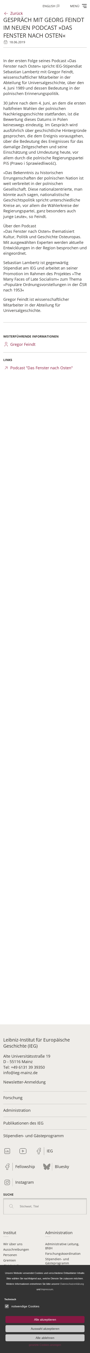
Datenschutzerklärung (72, 1284)
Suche (8, 1194)
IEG (50, 1150)
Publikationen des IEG (23, 1123)
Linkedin (7, 1151)
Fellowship (25, 1166)
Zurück (16, 13)
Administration (17, 1110)
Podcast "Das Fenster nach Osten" (41, 367)
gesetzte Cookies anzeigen (45, 1344)
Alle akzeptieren (45, 1319)
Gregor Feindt (22, 344)
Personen (10, 1255)
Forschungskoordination (63, 1253)
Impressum (47, 1289)
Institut (9, 1232)
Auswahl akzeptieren (45, 1328)
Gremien (9, 1260)
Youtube (23, 1151)
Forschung (12, 1097)
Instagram (24, 1182)
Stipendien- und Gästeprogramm (33, 1135)
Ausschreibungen (16, 1249)
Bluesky (62, 1166)
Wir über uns (12, 1244)
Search (11, 1206)
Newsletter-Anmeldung (24, 1082)
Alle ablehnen (45, 1338)
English (49, 6)
